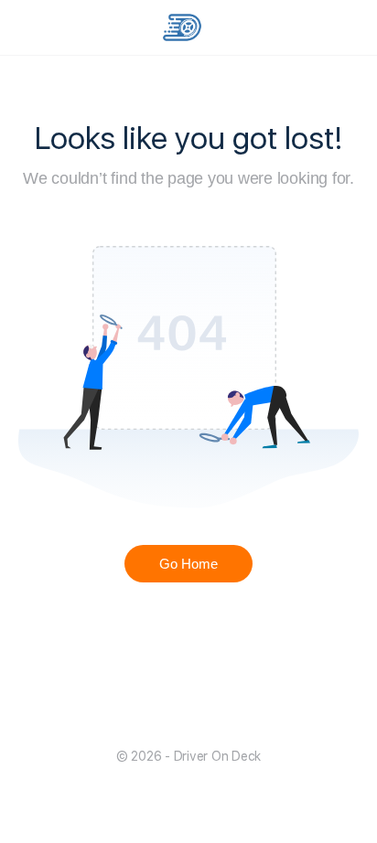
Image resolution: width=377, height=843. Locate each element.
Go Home (188, 563)
